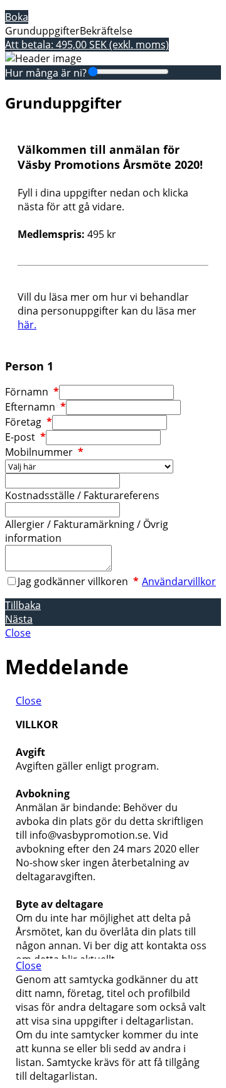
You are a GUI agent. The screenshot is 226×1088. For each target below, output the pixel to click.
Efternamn (35, 407)
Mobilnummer (44, 452)
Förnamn (32, 392)
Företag (28, 422)
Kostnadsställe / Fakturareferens (82, 495)
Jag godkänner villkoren (78, 581)
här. (27, 324)
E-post (25, 437)
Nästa (19, 619)
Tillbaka (23, 605)
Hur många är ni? (46, 73)
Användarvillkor (179, 581)
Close (18, 633)
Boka (16, 17)
